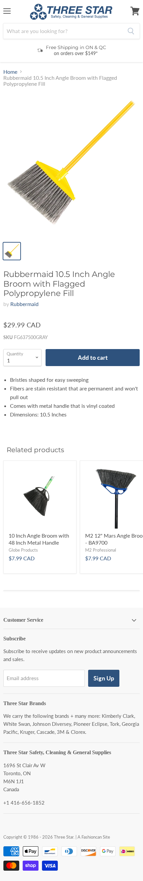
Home (10, 72)
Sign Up (103, 678)
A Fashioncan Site (93, 837)
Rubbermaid (24, 304)
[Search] (131, 31)
